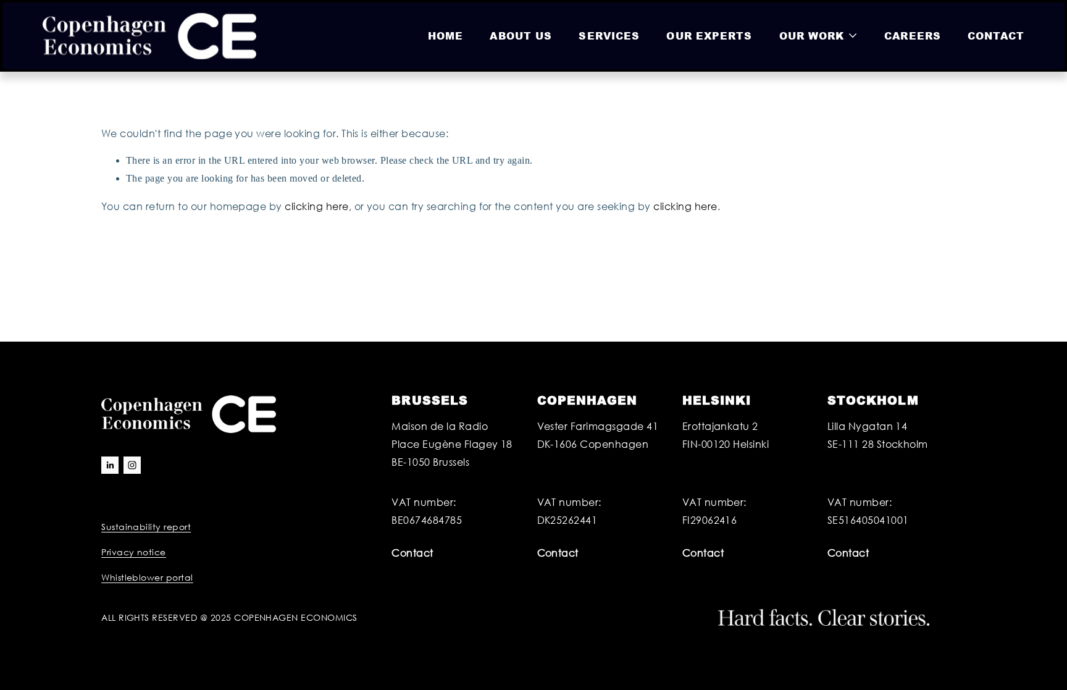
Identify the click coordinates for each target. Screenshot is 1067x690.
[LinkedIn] (110, 465)
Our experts (709, 35)
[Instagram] (132, 465)
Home (445, 35)
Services (609, 35)
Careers (912, 35)
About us (521, 35)
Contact (996, 35)
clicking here (316, 206)
